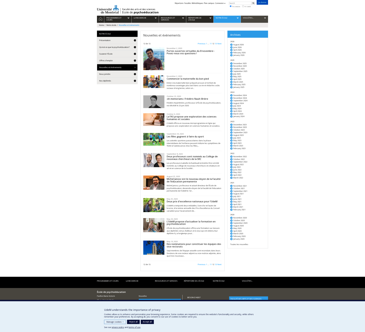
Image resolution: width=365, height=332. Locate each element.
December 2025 (240, 63)
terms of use (134, 327)
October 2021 (239, 188)
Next (219, 43)
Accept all (147, 321)
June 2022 (237, 169)
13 (216, 43)
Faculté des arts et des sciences (138, 9)
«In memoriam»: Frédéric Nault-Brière (187, 98)
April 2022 (237, 175)
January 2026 (238, 55)
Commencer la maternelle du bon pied (188, 78)
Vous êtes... (247, 281)
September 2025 (240, 71)
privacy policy (118, 327)
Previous (201, 43)
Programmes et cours (108, 281)
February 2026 (239, 52)
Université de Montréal (108, 9)
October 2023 (239, 130)
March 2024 (238, 113)
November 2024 (240, 98)
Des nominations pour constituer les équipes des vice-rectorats (194, 245)
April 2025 (237, 79)
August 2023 (238, 135)
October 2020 (239, 220)
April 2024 (237, 111)
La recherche (132, 281)
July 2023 (237, 138)
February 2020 (239, 236)
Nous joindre (104, 74)
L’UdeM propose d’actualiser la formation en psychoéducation (191, 223)
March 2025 (238, 82)
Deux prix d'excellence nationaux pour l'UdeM (192, 201)
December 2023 (240, 124)
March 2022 (238, 177)
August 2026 (238, 44)
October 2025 (239, 68)
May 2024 (237, 108)
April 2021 (237, 204)
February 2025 (239, 84)
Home (101, 25)
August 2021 (238, 193)
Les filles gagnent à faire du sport (185, 136)
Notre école (111, 25)
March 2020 (238, 233)
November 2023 (240, 127)
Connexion (219, 3)
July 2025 (237, 74)
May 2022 (237, 172)
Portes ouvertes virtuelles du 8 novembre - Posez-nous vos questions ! (191, 52)
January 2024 (238, 116)
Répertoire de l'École (194, 281)
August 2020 (238, 225)
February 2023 (239, 148)
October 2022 (239, 159)
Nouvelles (143, 296)
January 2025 (238, 87)
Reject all (133, 321)
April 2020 (237, 231)
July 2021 (237, 196)
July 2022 (237, 167)
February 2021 (239, 209)
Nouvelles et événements (110, 67)
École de (140, 12)
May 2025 (237, 76)
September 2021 (240, 191)
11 (211, 43)
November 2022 (240, 156)
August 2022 (238, 164)
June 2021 (237, 199)
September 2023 (240, 132)
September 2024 (240, 100)
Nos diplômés (105, 80)
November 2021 (240, 186)
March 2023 (238, 145)
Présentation (104, 40)
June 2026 (237, 47)
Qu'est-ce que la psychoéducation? (114, 47)
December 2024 (240, 95)
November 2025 (240, 66)
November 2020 (240, 217)
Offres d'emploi (106, 60)
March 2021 (238, 207)
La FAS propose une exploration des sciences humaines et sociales (191, 118)
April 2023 (237, 143)
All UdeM (247, 6)
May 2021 (237, 201)
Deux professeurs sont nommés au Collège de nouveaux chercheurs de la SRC (192, 158)
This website (236, 6)
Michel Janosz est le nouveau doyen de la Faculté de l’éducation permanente (194, 180)
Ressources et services (166, 281)
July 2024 (237, 105)
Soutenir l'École (105, 54)
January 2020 (238, 239)
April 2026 (237, 50)
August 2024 (238, 103)
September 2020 (240, 223)
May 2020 (237, 228)
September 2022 (240, 161)
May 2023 (237, 140)
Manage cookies (115, 321)
